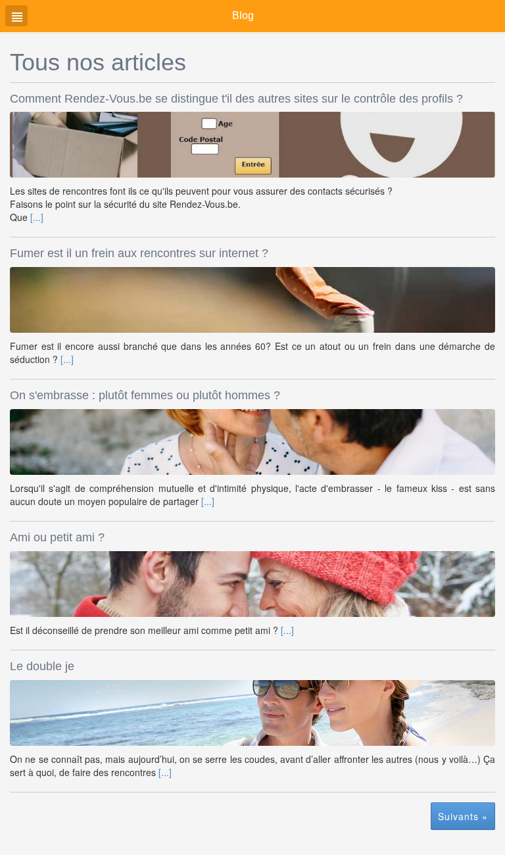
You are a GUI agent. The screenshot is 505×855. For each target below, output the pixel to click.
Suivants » (463, 816)
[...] (36, 217)
